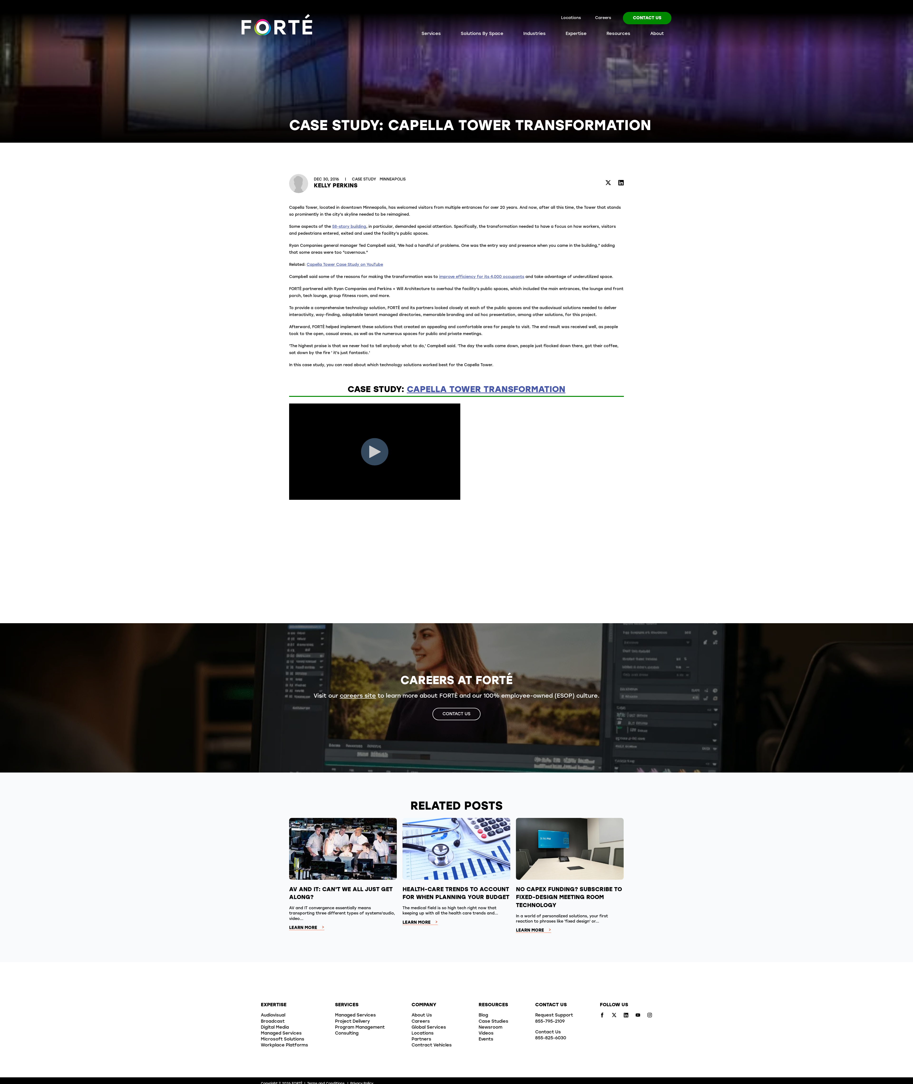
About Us (422, 1015)
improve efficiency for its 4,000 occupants (481, 277)
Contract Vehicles (432, 1045)
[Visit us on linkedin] (626, 1016)
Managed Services (281, 1033)
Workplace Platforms (284, 1045)
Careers (603, 18)
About (657, 34)
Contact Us (647, 18)
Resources (618, 34)
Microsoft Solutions (282, 1039)
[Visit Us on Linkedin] (621, 183)
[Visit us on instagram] (649, 1016)
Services (431, 34)
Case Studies (493, 1022)
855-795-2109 (550, 1022)
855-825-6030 (550, 1038)
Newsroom (490, 1028)
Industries (534, 34)
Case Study (364, 179)
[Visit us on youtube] (638, 1016)
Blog (483, 1015)
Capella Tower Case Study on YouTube (345, 265)
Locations (571, 18)
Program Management (360, 1028)
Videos (486, 1033)
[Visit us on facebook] (602, 1016)
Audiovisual (273, 1015)
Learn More (303, 928)
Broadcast (273, 1022)
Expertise (576, 34)
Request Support (554, 1015)
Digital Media (275, 1028)
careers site (358, 696)
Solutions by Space (482, 34)
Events (486, 1039)
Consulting (347, 1033)
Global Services (429, 1028)
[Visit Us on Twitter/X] (608, 183)
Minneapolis (393, 179)
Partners (421, 1039)
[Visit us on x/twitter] (614, 1016)
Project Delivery (352, 1022)
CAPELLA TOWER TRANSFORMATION (486, 390)
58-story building (349, 227)
